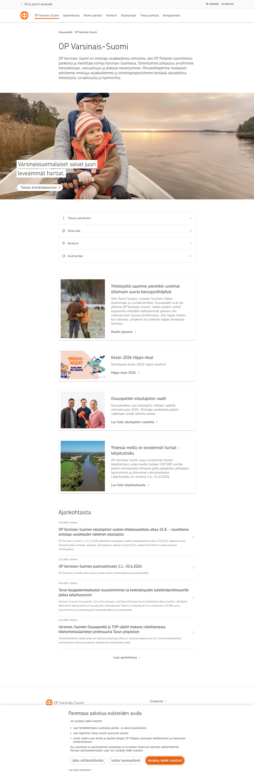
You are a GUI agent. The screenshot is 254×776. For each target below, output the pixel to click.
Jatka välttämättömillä (88, 761)
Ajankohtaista (71, 15)
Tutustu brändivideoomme (39, 188)
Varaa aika (74, 230)
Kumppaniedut (171, 15)
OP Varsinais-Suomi (47, 15)
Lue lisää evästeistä (79, 770)
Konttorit (111, 15)
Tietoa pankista (149, 15)
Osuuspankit (65, 32)
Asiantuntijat (128, 15)
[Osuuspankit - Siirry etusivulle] (24, 15)
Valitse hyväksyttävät (125, 761)
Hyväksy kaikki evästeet (165, 761)
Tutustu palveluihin (79, 218)
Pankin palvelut (93, 15)
